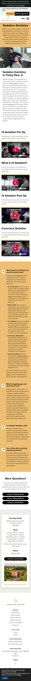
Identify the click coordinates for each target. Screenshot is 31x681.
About (15, 632)
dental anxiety (13, 83)
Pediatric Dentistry (15, 618)
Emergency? (10, 14)
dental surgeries (22, 356)
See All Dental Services (15, 498)
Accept (5, 678)
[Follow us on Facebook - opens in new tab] (15, 663)
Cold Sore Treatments (15, 623)
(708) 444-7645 (15, 554)
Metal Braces (15, 613)
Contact (15, 635)
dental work (18, 276)
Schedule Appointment (22, 14)
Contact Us (15, 656)
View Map (15, 525)
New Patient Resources (15, 644)
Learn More (21, 6)
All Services (15, 625)
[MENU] (27, 18)
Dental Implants (15, 615)
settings (19, 675)
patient (8, 375)
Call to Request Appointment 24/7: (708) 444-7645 (15, 9)
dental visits (10, 104)
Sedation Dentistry (15, 620)
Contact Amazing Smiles (15, 494)
